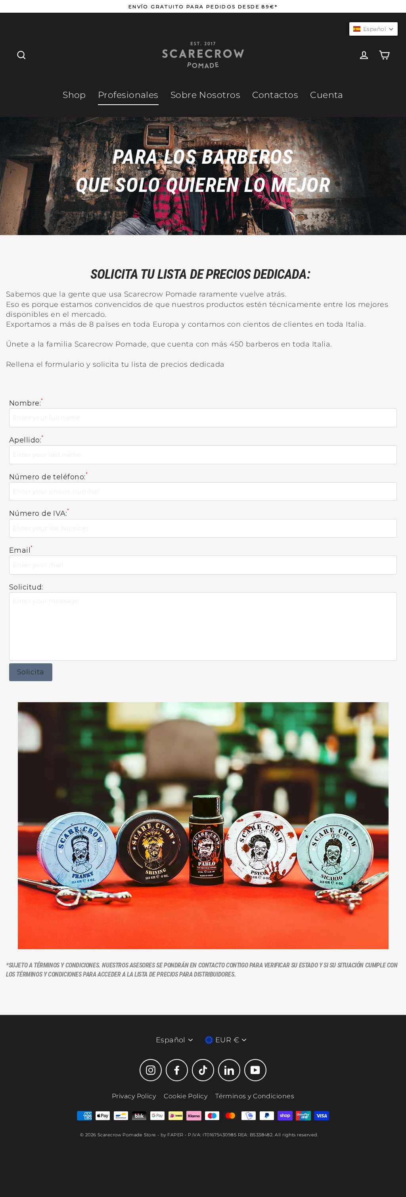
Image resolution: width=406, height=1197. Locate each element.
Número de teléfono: (48, 476)
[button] (373, 29)
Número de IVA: (39, 513)
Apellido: (26, 439)
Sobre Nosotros (205, 95)
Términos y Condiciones (254, 1096)
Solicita (30, 672)
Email (21, 550)
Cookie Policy (185, 1096)
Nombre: (26, 403)
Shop (74, 95)
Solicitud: (26, 587)
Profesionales (128, 95)
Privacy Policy (134, 1096)
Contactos (275, 95)
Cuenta (326, 95)
